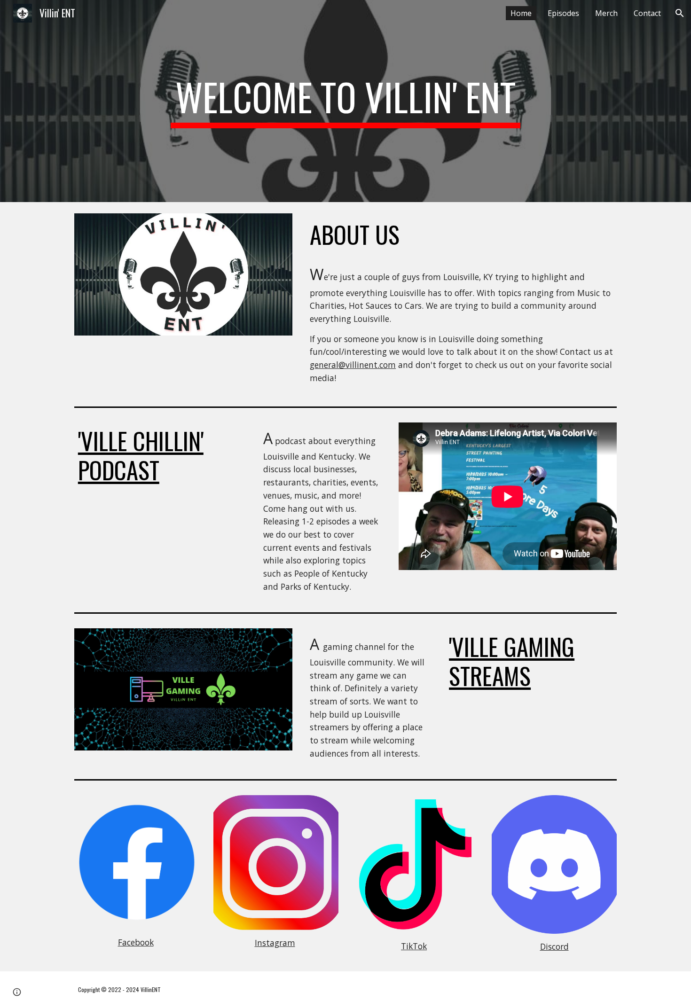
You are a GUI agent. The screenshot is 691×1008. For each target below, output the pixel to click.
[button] (679, 13)
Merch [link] (606, 13)
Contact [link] (647, 13)
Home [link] (521, 13)
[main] (345, 101)
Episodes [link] (563, 13)
